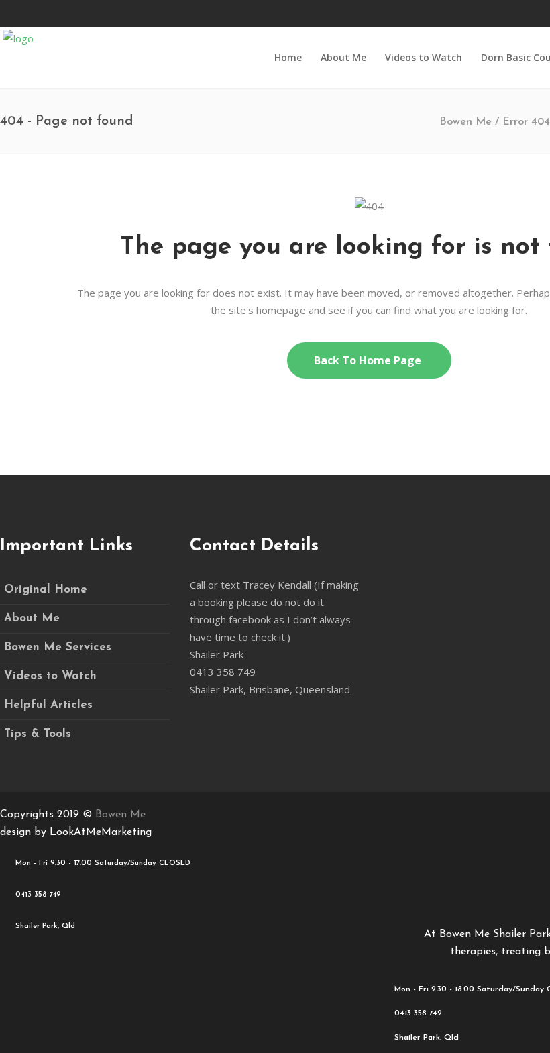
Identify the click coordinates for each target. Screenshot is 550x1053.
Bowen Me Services (57, 647)
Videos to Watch (50, 676)
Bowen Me (465, 122)
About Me (32, 618)
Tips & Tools (37, 734)
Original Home (45, 589)
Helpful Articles (48, 705)
